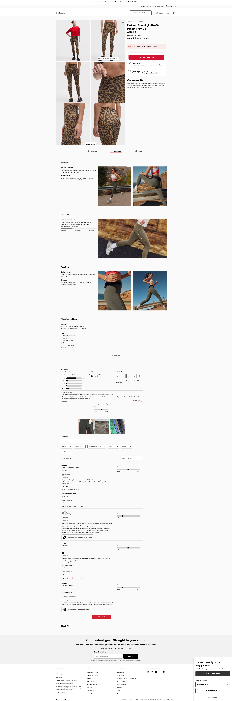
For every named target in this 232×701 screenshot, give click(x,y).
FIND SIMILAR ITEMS (146, 57)
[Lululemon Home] (60, 13)
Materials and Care (69, 319)
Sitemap (119, 694)
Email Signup (156, 6)
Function (65, 267)
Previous (89, 2)
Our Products (90, 690)
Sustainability (120, 672)
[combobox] (141, 12)
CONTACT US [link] (60, 669)
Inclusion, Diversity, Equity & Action (127, 678)
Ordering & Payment (92, 675)
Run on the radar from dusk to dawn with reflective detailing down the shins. (76, 283)
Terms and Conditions (71, 700)
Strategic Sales (121, 681)
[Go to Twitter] (148, 672)
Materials (64, 324)
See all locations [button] (214, 697)
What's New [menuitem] (102, 13)
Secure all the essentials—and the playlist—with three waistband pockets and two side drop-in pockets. (77, 179)
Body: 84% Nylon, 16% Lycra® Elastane (72, 326)
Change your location (201, 680)
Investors (119, 687)
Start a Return (90, 681)
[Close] (230, 659)
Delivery (89, 678)
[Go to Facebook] (160, 672)
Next (142, 2)
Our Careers (120, 675)
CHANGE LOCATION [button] (213, 691)
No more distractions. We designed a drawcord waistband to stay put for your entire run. (78, 171)
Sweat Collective (121, 684)
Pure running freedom (68, 220)
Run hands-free (66, 175)
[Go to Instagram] (164, 672)
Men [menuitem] (80, 13)
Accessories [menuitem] (90, 13)
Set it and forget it (67, 167)
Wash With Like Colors (67, 348)
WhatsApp (59, 674)
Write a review (146, 38)
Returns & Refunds (92, 684)
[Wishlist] (168, 13)
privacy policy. (138, 660)
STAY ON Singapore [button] (213, 674)
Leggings (141, 21)
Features (65, 162)
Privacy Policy (60, 700)
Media (118, 690)
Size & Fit (65, 626)
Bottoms (135, 21)
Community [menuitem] (114, 13)
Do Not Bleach (67, 338)
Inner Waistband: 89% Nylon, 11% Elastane (73, 328)
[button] (171, 6)
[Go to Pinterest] (152, 672)
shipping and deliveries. (151, 73)
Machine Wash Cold (69, 335)
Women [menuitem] (72, 13)
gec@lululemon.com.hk (66, 683)
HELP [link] (88, 669)
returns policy (157, 65)
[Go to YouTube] (156, 672)
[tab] (92, 151)
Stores (162, 6)
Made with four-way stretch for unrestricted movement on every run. (78, 275)
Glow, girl (64, 280)
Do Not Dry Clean (68, 345)
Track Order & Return (146, 6)
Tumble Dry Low (68, 340)
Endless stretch (66, 272)
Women (129, 21)
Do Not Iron (66, 343)
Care (62, 333)
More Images (90, 144)
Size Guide (89, 687)
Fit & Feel (65, 214)
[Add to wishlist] (123, 22)
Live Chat (59, 677)
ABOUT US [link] (120, 669)
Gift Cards (89, 694)
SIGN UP (131, 656)
